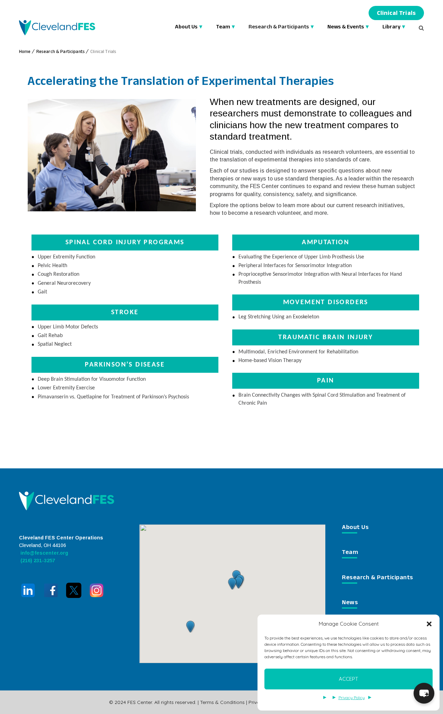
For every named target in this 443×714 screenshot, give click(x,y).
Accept (348, 679)
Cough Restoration (58, 274)
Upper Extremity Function (66, 257)
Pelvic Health (52, 265)
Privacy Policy (351, 697)
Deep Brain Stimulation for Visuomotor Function (92, 379)
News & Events (345, 27)
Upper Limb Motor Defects (68, 327)
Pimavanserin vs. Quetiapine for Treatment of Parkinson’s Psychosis (113, 397)
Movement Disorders (325, 302)
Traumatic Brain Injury (325, 337)
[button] (429, 623)
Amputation (325, 242)
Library (391, 27)
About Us (186, 27)
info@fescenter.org (43, 553)
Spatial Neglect (55, 344)
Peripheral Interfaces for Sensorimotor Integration (295, 265)
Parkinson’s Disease (125, 364)
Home (25, 52)
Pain (325, 380)
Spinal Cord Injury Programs (124, 242)
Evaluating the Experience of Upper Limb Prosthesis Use (301, 257)
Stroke (124, 312)
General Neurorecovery (64, 283)
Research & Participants (278, 27)
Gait (42, 292)
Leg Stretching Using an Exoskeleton (278, 317)
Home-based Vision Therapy (269, 360)
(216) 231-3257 (37, 560)
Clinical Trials (396, 14)
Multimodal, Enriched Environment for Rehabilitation (298, 352)
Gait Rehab (50, 335)
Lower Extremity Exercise (66, 388)
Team (223, 27)
